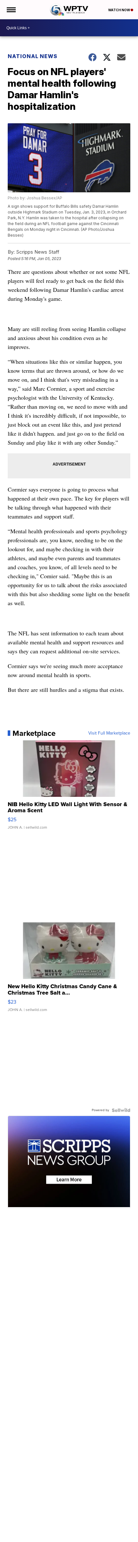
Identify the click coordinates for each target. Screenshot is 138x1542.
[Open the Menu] (11, 10)
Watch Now (119, 10)
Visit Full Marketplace (109, 733)
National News (32, 56)
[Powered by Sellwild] (121, 1110)
